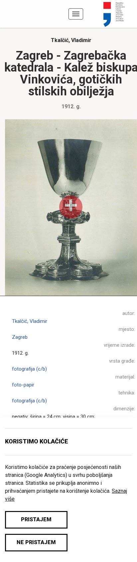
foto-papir (23, 385)
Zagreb (20, 337)
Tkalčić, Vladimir (71, 40)
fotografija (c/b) (29, 369)
